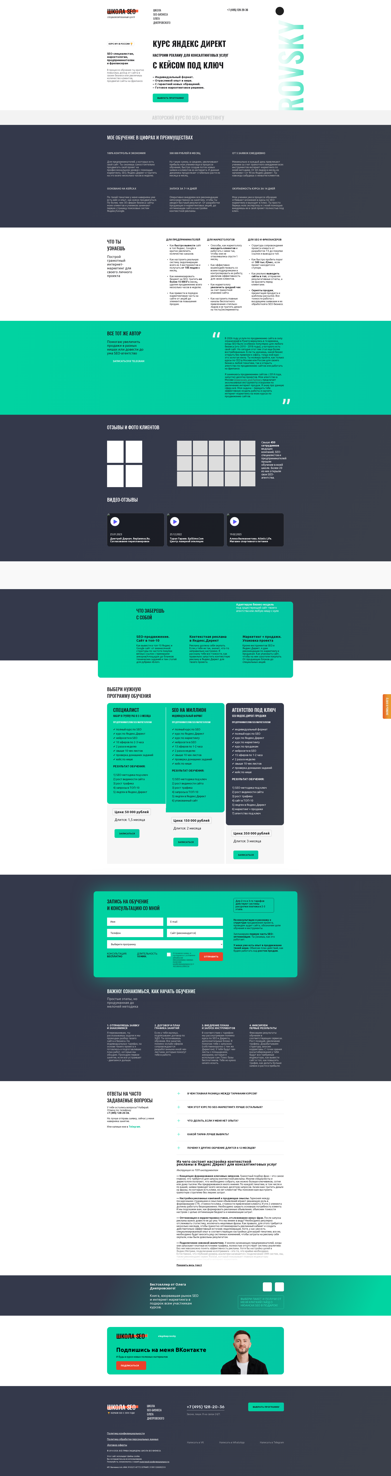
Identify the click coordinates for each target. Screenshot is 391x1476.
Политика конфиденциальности (126, 1433)
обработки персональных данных (183, 959)
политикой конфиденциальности (154, 1462)
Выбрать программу (170, 98)
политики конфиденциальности (182, 963)
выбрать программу (266, 1407)
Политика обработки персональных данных (132, 1439)
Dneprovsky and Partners (248, 379)
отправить (211, 956)
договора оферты (181, 966)
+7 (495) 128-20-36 (237, 10)
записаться (127, 833)
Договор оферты (117, 1445)
